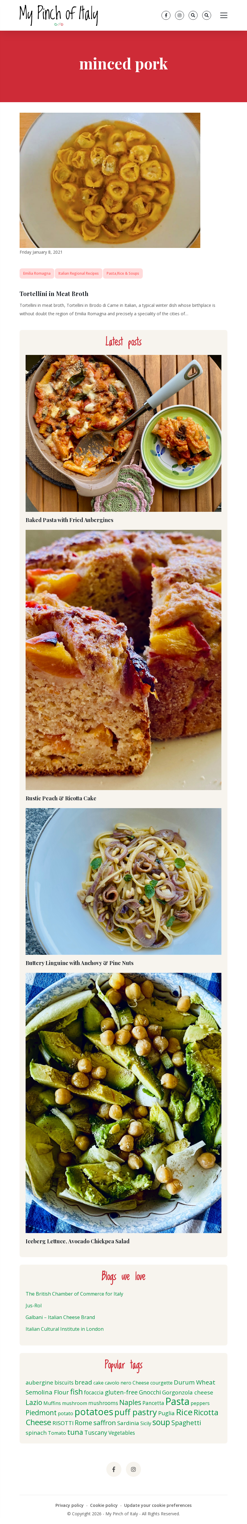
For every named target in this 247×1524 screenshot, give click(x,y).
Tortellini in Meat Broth (54, 293)
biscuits (64, 1382)
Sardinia (128, 1423)
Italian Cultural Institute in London (65, 1329)
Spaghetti (186, 1422)
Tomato (57, 1433)
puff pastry (135, 1412)
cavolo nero (118, 1382)
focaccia (94, 1392)
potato (65, 1413)
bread (83, 1382)
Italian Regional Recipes (78, 273)
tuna (75, 1432)
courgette (161, 1382)
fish (76, 1391)
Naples (130, 1402)
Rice (184, 1412)
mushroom (74, 1403)
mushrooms (103, 1403)
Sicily (145, 1423)
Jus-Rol (34, 1305)
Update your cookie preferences (158, 1505)
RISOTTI (62, 1423)
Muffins (52, 1403)
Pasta (177, 1401)
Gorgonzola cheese (187, 1392)
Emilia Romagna (37, 273)
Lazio (34, 1402)
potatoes (93, 1412)
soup (161, 1422)
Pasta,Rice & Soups (123, 273)
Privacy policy (69, 1505)
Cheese (141, 1382)
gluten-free (121, 1392)
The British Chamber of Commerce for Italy (74, 1293)
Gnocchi (150, 1392)
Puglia (166, 1413)
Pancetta (153, 1403)
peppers (200, 1403)
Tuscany (95, 1432)
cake (98, 1382)
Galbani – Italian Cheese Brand (60, 1317)
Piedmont (41, 1412)
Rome (83, 1422)
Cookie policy (104, 1505)
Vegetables (121, 1432)
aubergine (39, 1382)
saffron (104, 1422)
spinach (36, 1432)
